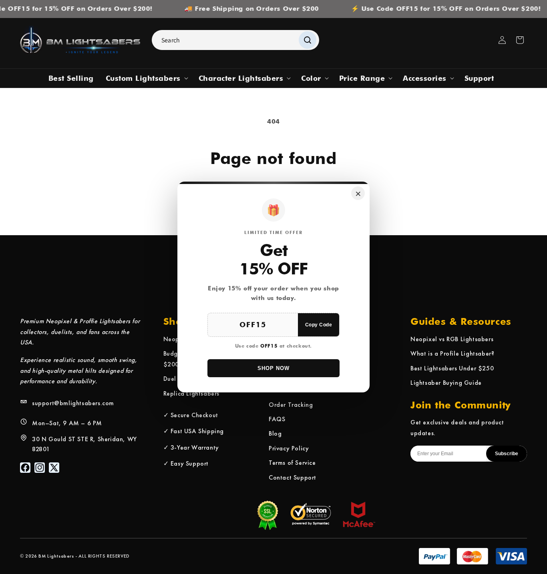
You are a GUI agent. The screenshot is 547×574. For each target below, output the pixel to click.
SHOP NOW (273, 368)
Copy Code (318, 325)
